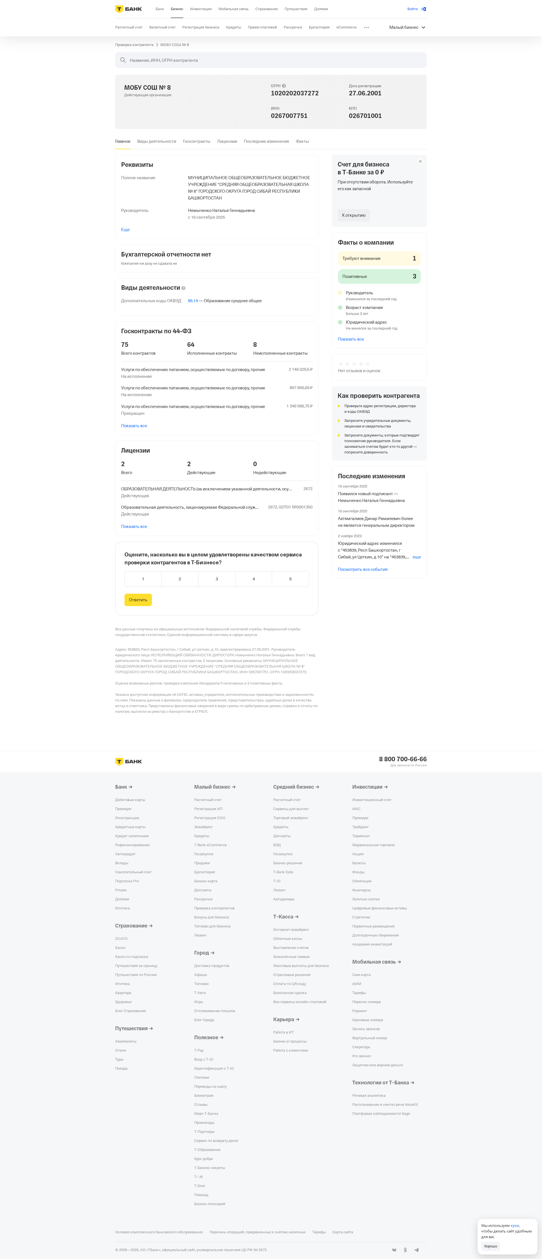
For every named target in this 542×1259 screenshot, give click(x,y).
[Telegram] (416, 1250)
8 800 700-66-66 (403, 759)
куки (515, 1225)
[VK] (394, 1250)
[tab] (122, 141)
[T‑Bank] (128, 9)
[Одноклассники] (405, 1250)
